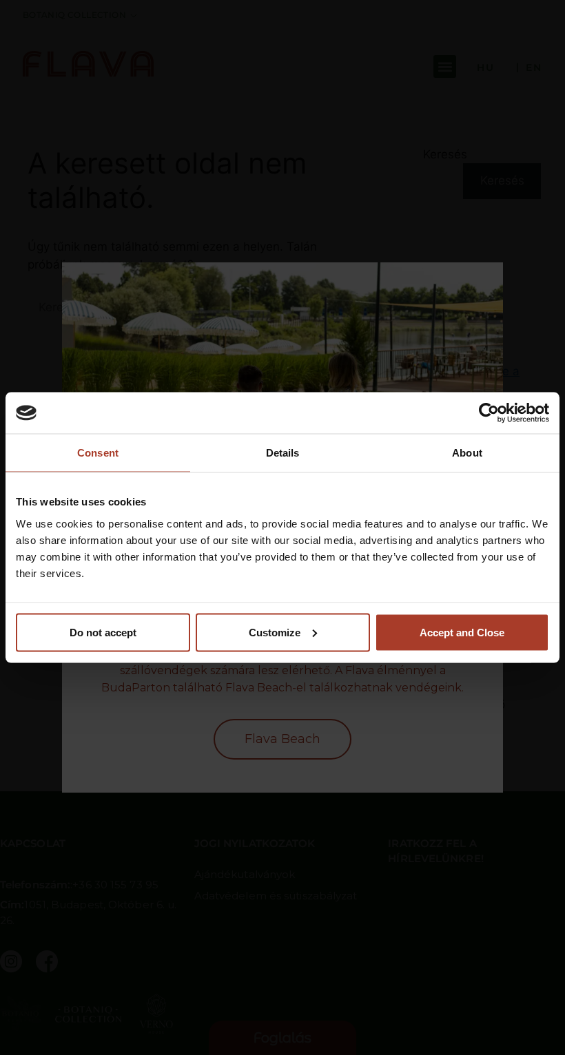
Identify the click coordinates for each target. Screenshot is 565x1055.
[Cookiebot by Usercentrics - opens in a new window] (489, 413)
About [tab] (467, 453)
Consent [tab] (98, 453)
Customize (274, 632)
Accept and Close (462, 632)
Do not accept (103, 632)
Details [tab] (283, 453)
